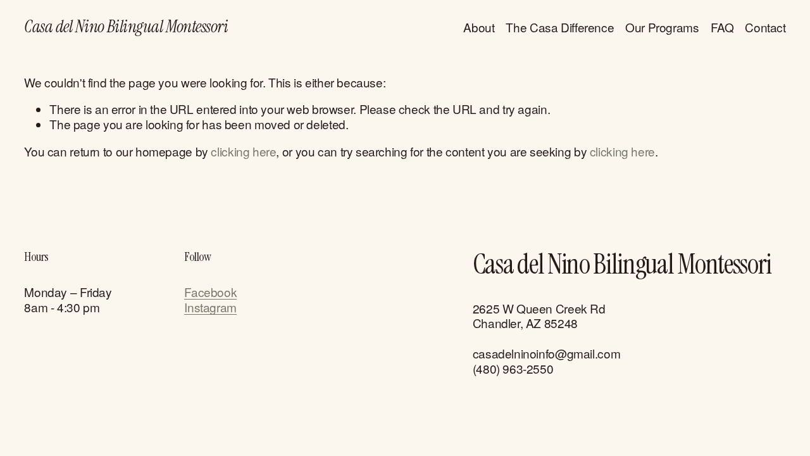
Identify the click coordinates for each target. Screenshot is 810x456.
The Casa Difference (560, 26)
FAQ (722, 26)
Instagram (210, 307)
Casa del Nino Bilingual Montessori (126, 26)
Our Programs (662, 26)
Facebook (210, 292)
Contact (765, 26)
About (478, 26)
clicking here (243, 151)
